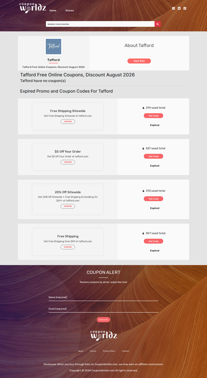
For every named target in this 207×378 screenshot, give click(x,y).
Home (71, 9)
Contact (125, 353)
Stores (117, 9)
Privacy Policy (109, 353)
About (80, 353)
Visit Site (139, 62)
